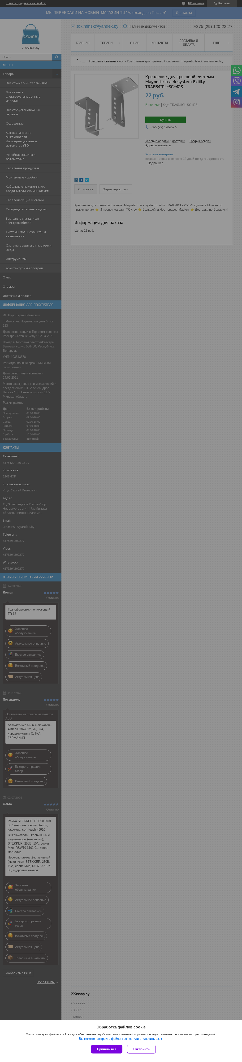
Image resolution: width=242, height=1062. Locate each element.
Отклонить (141, 1049)
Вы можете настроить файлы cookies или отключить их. (119, 1038)
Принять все (106, 1049)
